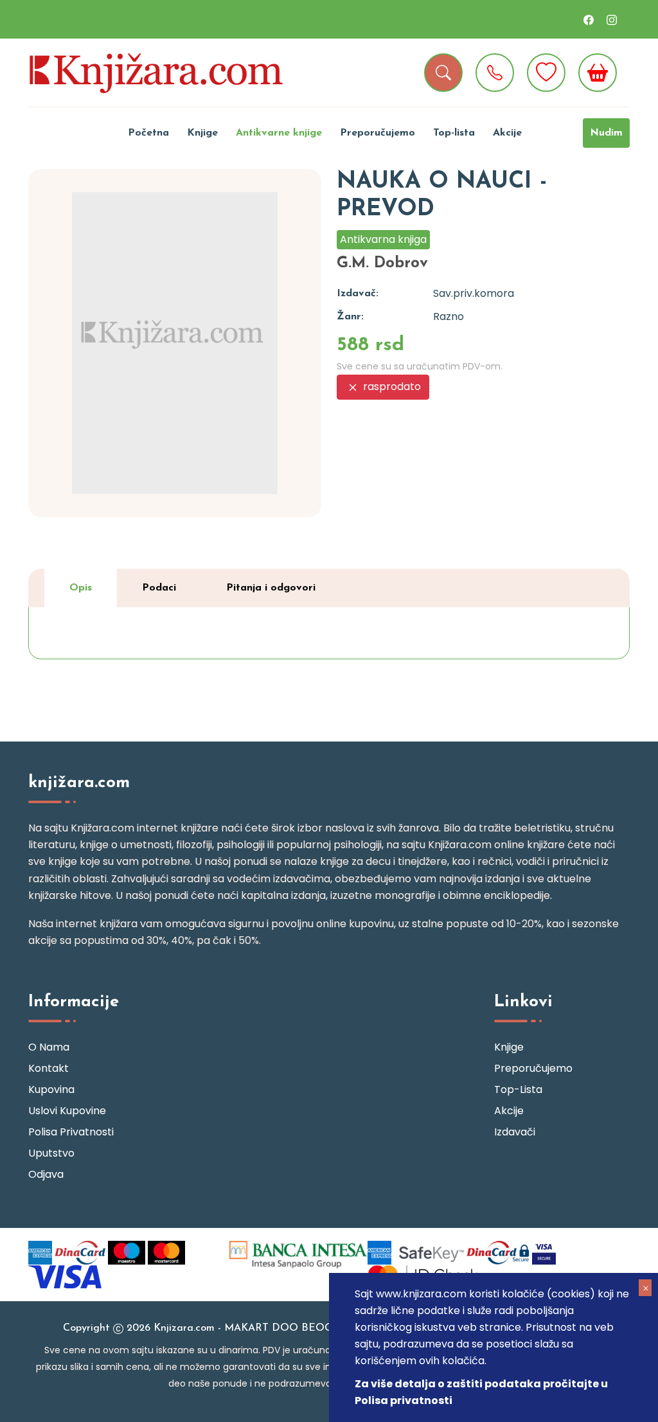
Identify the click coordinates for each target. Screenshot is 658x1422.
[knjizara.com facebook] (588, 19)
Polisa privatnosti (71, 1131)
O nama (48, 1047)
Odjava (46, 1174)
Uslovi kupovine (67, 1110)
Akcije (507, 133)
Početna (148, 133)
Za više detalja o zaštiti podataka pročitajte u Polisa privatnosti (481, 1392)
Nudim (606, 133)
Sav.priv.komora (473, 293)
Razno (448, 316)
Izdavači (514, 1131)
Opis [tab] (80, 588)
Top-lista (454, 133)
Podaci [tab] (159, 588)
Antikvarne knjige (279, 133)
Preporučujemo (377, 133)
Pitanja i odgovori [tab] (271, 588)
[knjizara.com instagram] (612, 19)
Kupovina (51, 1089)
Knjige (202, 133)
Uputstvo (51, 1153)
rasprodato (390, 386)
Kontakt (48, 1068)
